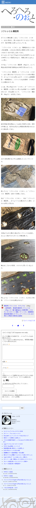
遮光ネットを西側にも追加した (12, 438)
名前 (4, 361)
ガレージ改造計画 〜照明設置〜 (12, 463)
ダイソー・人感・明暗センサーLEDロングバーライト (18, 459)
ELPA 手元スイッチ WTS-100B (12, 450)
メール (5, 367)
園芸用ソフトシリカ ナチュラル (14, 306)
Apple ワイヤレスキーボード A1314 (13, 444)
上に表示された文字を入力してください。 (15, 383)
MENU (8, 2)
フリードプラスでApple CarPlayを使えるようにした (17, 479)
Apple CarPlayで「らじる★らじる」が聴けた (16, 457)
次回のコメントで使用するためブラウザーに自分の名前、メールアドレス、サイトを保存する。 (17, 376)
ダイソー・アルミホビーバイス (12, 433)
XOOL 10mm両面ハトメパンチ (12, 446)
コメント (6, 344)
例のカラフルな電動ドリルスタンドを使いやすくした (18, 455)
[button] (3, 2)
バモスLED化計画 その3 (10, 487)
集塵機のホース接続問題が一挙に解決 (14, 452)
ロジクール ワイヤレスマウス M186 (13, 431)
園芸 (13, 27)
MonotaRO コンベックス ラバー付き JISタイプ (16, 435)
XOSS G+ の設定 (8, 472)
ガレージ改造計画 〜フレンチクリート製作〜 (16, 461)
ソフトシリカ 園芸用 (10, 31)
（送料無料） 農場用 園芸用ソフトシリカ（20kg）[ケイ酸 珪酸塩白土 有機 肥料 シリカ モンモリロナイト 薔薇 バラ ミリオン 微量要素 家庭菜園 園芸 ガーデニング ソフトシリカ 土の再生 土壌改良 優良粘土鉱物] (19, 312)
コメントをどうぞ (29, 320)
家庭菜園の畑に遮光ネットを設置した (14, 448)
